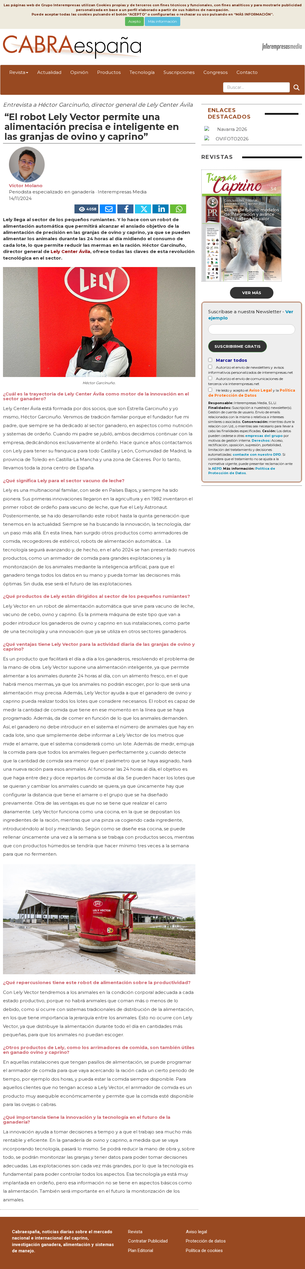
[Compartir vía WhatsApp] (178, 208)
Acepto (134, 21)
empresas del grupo (264, 436)
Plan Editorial (140, 1250)
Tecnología (142, 72)
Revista (17, 72)
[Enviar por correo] (108, 208)
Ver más (251, 292)
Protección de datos (206, 1241)
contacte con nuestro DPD (257, 454)
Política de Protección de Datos (241, 470)
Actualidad (49, 72)
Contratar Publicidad (148, 1241)
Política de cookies (204, 1250)
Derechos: (261, 440)
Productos (109, 72)
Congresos (215, 72)
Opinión (79, 72)
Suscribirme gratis (237, 346)
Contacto (247, 72)
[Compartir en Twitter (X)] (143, 208)
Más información (162, 21)
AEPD (217, 468)
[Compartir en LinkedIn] (160, 208)
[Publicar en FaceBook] (125, 208)
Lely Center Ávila (70, 251)
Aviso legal (196, 1231)
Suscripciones (179, 72)
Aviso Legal (260, 390)
